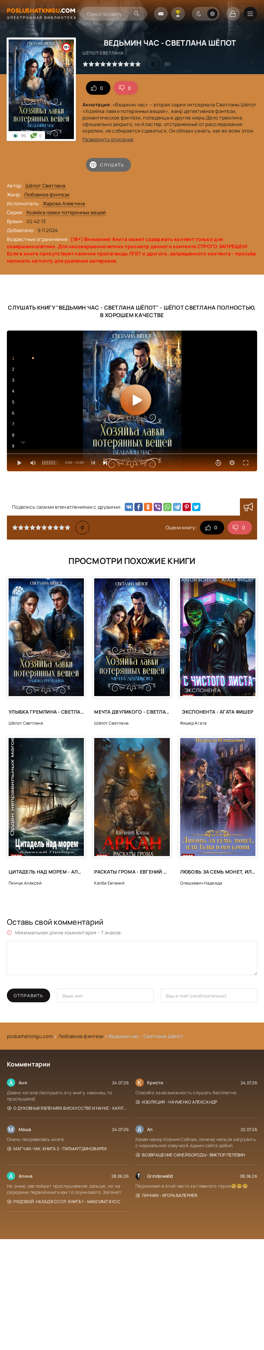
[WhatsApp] (167, 507)
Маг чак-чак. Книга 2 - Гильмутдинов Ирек (60, 1149)
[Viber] (158, 507)
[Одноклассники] (148, 507)
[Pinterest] (187, 507)
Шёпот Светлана (45, 185)
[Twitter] (196, 507)
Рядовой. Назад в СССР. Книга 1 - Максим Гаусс (66, 1201)
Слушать (112, 165)
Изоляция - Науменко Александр (179, 1102)
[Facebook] (138, 507)
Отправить (28, 996)
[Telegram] (177, 507)
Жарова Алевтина (64, 203)
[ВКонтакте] (129, 507)
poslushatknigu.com (30, 1036)
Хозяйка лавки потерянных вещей (66, 212)
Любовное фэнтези (46, 194)
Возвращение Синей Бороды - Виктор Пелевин (193, 1155)
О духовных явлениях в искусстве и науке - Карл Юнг (71, 1108)
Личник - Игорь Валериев (169, 1195)
